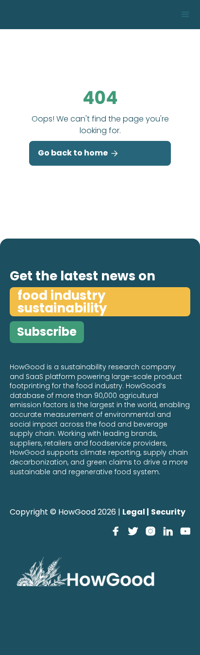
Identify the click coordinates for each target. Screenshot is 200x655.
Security (168, 511)
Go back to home (78, 152)
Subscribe (47, 332)
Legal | (135, 511)
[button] (185, 14)
